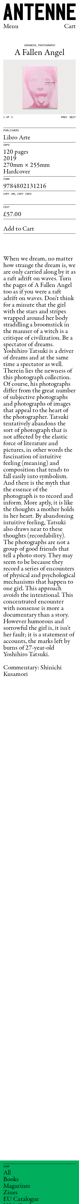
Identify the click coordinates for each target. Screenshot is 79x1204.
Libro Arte (16, 138)
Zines (10, 1192)
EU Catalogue (21, 1199)
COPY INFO (24, 194)
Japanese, (31, 45)
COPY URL (9, 194)
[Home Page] (39, 11)
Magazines (16, 1186)
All (7, 1173)
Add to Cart (18, 229)
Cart (70, 26)
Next (73, 117)
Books (11, 1179)
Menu (10, 26)
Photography (46, 45)
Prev (64, 117)
